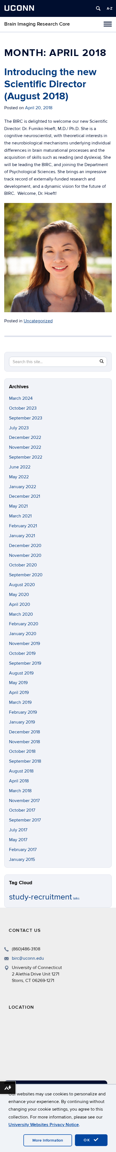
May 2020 (19, 594)
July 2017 (18, 830)
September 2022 (25, 457)
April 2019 (19, 692)
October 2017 (22, 810)
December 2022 (25, 437)
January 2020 (22, 634)
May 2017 (18, 840)
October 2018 (22, 751)
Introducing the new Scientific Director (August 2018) (50, 84)
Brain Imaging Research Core (37, 24)
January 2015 (22, 859)
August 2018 (21, 771)
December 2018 (24, 732)
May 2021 (18, 506)
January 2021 (22, 536)
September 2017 (25, 820)
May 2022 (19, 477)
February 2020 (23, 624)
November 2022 (25, 447)
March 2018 (20, 791)
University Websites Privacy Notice (43, 1125)
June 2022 (19, 467)
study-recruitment (40, 897)
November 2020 (25, 555)
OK (88, 1140)
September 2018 (25, 761)
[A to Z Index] (109, 8)
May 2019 (18, 683)
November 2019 (24, 643)
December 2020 (25, 545)
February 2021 (23, 526)
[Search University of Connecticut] (98, 8)
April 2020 (19, 604)
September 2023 (25, 418)
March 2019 (20, 702)
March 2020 (21, 614)
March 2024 (21, 398)
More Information (47, 1140)
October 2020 (23, 565)
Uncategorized (38, 321)
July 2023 (19, 428)
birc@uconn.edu (28, 958)
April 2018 (19, 781)
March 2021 (20, 516)
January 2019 (22, 722)
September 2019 (25, 663)
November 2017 (24, 800)
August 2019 (21, 673)
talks (76, 898)
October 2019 (22, 653)
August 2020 (22, 585)
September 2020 (26, 575)
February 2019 (23, 712)
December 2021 (24, 496)
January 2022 (22, 487)
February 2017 (23, 849)
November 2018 (24, 742)
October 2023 (23, 408)
